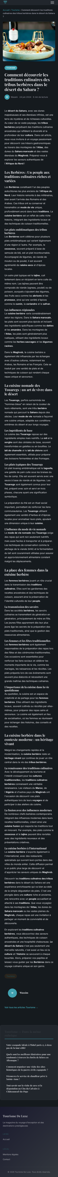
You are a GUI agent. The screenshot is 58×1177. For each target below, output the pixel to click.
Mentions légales (10, 1154)
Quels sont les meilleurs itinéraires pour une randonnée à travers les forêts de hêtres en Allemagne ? (28, 1057)
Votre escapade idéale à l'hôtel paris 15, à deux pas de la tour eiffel (29, 1046)
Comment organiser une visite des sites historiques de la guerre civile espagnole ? (27, 1068)
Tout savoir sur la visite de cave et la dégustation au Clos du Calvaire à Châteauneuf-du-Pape (24, 1088)
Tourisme (15, 10)
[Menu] (52, 2)
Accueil (6, 10)
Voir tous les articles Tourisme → (21, 1007)
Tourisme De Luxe (15, 1116)
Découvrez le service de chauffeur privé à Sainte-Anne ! (26, 1078)
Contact (6, 1159)
